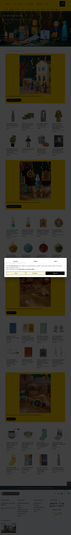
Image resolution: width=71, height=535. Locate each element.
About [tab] (55, 261)
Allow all (55, 273)
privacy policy (30, 269)
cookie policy (21, 269)
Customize (34, 273)
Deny (16, 273)
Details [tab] (35, 261)
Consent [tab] (15, 261)
